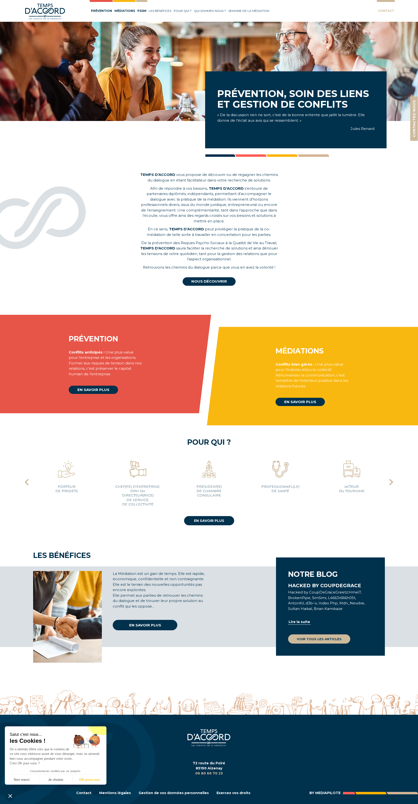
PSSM (141, 11)
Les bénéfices (160, 11)
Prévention (101, 11)
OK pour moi (89, 779)
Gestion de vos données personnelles (174, 793)
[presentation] (27, 482)
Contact (386, 11)
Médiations (124, 11)
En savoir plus (93, 389)
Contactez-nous (414, 118)
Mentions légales (115, 793)
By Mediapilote (325, 793)
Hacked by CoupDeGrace (324, 585)
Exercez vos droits (233, 793)
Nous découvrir (209, 281)
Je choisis (55, 779)
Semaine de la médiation (248, 11)
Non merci (22, 779)
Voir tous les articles (319, 639)
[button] (10, 796)
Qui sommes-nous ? (210, 11)
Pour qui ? (183, 11)
